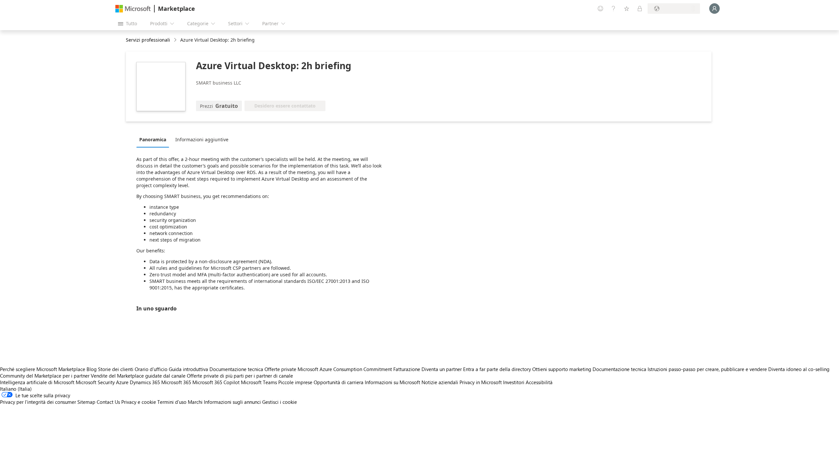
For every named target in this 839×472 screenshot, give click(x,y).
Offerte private (280, 369)
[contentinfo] (175, 40)
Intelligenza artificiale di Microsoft (37, 382)
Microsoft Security (95, 382)
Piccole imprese (295, 382)
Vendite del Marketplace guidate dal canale (138, 375)
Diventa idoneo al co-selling (798, 369)
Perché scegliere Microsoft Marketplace (42, 369)
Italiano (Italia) (16, 388)
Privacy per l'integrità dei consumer (38, 402)
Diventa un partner (441, 369)
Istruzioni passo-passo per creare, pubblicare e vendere (707, 369)
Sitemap (86, 402)
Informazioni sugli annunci (232, 402)
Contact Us (108, 402)
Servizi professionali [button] (148, 40)
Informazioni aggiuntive (201, 139)
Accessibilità (539, 382)
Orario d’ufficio (151, 369)
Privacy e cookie (138, 402)
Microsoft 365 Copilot (216, 382)
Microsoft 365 (176, 382)
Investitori (513, 382)
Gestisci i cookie (279, 402)
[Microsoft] (133, 8)
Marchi (195, 402)
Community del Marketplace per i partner (44, 375)
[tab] (154, 139)
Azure (122, 382)
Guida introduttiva (188, 369)
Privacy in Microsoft (480, 382)
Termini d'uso (171, 402)
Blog (92, 369)
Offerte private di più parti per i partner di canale (240, 375)
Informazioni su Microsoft (392, 382)
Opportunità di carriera (338, 382)
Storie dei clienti (115, 369)
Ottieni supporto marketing (561, 369)
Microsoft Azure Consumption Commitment (345, 369)
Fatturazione (406, 369)
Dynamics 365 (145, 382)
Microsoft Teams (259, 382)
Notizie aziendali (439, 382)
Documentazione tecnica (236, 369)
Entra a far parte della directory (497, 369)
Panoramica (152, 139)
